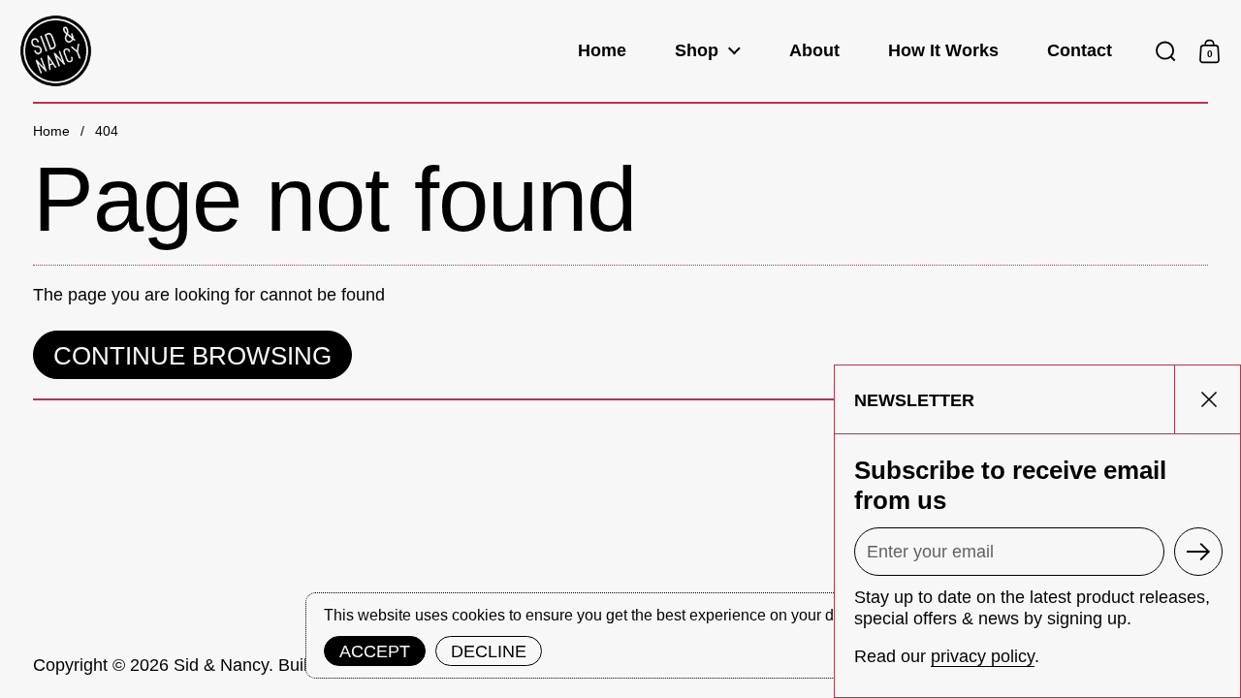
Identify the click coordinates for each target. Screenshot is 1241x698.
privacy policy (982, 656)
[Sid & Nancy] (55, 51)
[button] (1166, 51)
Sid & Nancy (221, 665)
